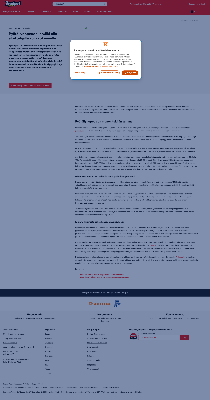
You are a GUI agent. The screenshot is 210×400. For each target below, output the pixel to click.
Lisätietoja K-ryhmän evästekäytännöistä (101, 66)
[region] (105, 59)
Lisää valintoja (80, 73)
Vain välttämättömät (109, 73)
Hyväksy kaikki (130, 73)
